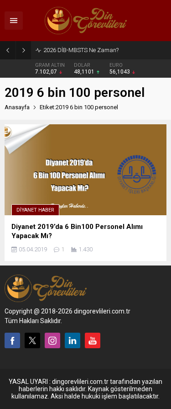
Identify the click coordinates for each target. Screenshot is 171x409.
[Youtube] (92, 340)
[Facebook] (12, 340)
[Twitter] (32, 340)
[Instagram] (52, 340)
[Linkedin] (72, 340)
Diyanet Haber (35, 210)
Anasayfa (17, 107)
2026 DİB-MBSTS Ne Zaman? (81, 50)
